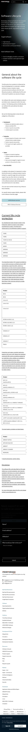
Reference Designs (6, 627)
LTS (22, 275)
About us (5, 711)
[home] (5, 2)
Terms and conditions (18, 709)
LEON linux (18, 277)
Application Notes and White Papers (10, 689)
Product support (6, 653)
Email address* (7, 530)
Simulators (4, 636)
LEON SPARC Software (7, 625)
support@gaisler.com (11, 492)
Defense (4, 677)
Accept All (20, 726)
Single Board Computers (8, 599)
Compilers (4, 703)
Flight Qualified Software (8, 608)
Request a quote (6, 663)
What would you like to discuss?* (12, 542)
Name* (4, 524)
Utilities (4, 610)
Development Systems (7, 642)
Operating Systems (6, 606)
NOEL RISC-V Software (7, 622)
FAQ (3, 661)
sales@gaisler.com (7, 517)
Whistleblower (20, 711)
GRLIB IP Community (7, 651)
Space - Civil (5, 670)
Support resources (6, 656)
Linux (3, 699)
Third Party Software (7, 618)
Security (4, 682)
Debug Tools (5, 634)
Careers (12, 711)
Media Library (20, 713)
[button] (26, 2)
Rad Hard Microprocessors (8, 592)
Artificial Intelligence (7, 675)
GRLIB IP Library (6, 691)
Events (13, 713)
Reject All (8, 726)
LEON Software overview (14, 200)
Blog (3, 658)
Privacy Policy (7, 709)
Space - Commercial (7, 672)
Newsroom (6, 713)
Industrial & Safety (6, 679)
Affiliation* (5, 536)
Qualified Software (6, 620)
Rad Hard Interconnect (7, 597)
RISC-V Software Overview (14, 204)
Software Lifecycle (6, 649)
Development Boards (7, 639)
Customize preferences (14, 729)
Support (14, 520)
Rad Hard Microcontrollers (8, 594)
